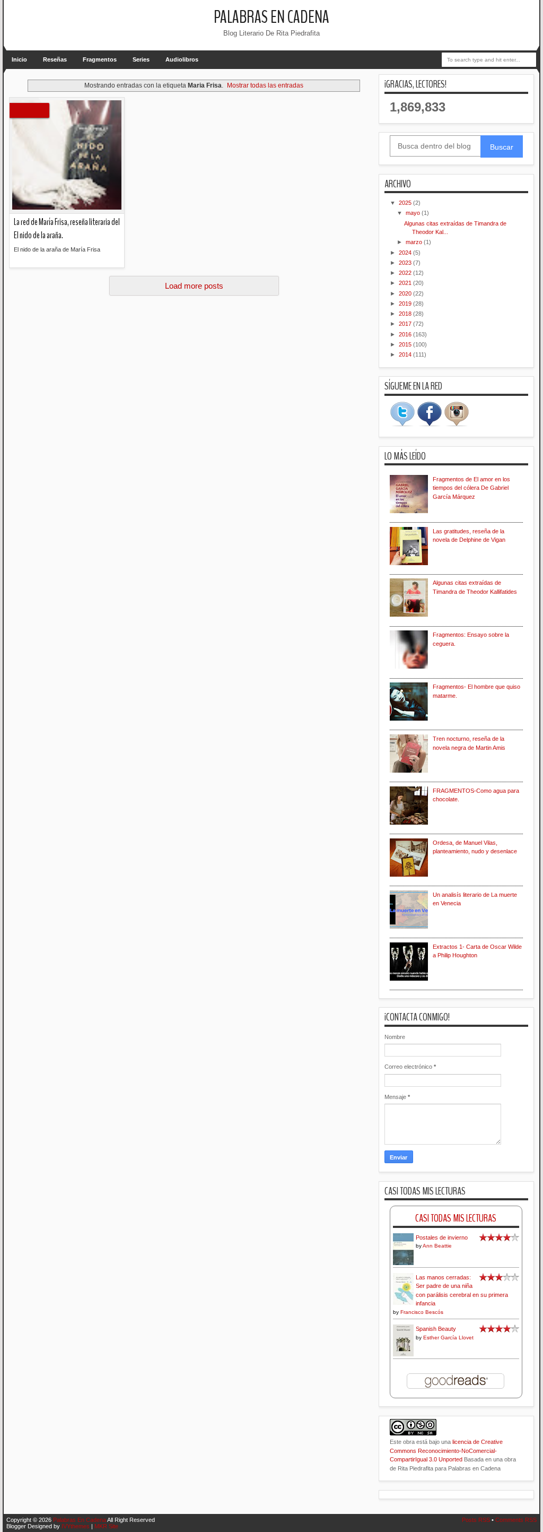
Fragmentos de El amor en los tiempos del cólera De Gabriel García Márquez (471, 488)
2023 (406, 262)
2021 (406, 283)
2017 (406, 324)
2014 (406, 354)
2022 (406, 273)
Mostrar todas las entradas (265, 85)
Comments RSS (516, 1520)
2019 (406, 303)
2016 (406, 334)
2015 (406, 344)
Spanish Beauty (436, 1329)
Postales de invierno (442, 1237)
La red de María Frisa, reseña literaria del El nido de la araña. (67, 228)
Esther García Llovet (448, 1337)
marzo (415, 242)
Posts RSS (476, 1520)
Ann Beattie (437, 1246)
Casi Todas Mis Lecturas (455, 1218)
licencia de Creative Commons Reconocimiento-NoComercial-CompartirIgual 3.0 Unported (446, 1450)
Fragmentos (100, 59)
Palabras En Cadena (271, 17)
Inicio (19, 59)
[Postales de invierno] (403, 1264)
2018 (406, 313)
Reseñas (55, 59)
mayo (414, 213)
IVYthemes (76, 1526)
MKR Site (106, 1526)
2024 (406, 252)
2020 (406, 293)
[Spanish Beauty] (403, 1355)
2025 (406, 203)
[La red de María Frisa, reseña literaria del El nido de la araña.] (67, 156)
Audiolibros (181, 59)
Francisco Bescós (421, 1312)
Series (141, 59)
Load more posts (194, 285)
